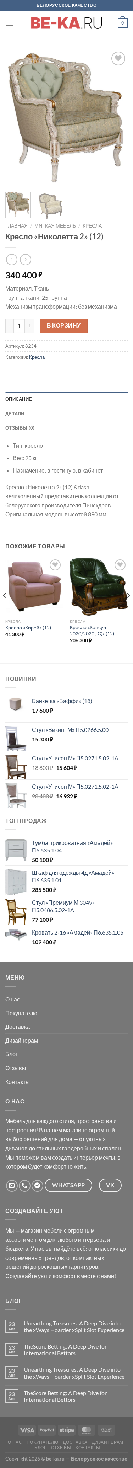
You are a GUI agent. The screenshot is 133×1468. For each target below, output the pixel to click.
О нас (12, 999)
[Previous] (16, 118)
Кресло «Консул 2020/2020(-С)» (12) (92, 630)
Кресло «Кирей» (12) (28, 628)
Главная (16, 226)
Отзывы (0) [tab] (20, 428)
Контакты (17, 1081)
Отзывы (15, 1067)
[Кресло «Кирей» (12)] (34, 586)
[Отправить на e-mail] (12, 1186)
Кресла (92, 226)
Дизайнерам (21, 1040)
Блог (11, 1054)
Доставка (17, 1026)
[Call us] (25, 1186)
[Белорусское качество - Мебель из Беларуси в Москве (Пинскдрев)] (66, 23)
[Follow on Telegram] (37, 1186)
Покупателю (21, 1013)
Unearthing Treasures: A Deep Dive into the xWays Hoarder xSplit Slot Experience (74, 1326)
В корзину (64, 325)
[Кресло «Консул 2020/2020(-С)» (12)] (99, 587)
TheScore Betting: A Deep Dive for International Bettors (65, 1349)
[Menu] (9, 23)
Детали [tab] (14, 413)
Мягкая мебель (55, 226)
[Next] (116, 118)
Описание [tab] (18, 399)
